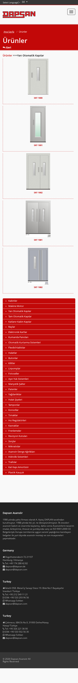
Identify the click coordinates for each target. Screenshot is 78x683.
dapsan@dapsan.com (16, 569)
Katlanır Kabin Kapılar (19, 321)
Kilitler (11, 363)
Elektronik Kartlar (17, 332)
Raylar (11, 326)
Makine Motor (16, 306)
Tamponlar (14, 404)
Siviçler (12, 441)
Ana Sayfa (9, 31)
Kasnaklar (13, 425)
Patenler (12, 389)
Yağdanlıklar (14, 394)
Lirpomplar (14, 368)
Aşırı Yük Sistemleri (18, 378)
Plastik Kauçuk (16, 472)
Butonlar (13, 358)
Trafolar (12, 462)
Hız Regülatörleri (17, 420)
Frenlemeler (14, 430)
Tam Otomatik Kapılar (20, 316)
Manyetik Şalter (16, 384)
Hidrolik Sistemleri (18, 456)
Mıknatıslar (14, 446)
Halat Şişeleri (15, 399)
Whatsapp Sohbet (14, 600)
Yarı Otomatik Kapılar (19, 311)
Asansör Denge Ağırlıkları (21, 451)
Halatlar (12, 352)
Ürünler (8, 55)
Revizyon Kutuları (17, 436)
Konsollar (13, 410)
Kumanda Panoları (18, 337)
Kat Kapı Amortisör (18, 467)
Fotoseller (13, 373)
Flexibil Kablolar (16, 347)
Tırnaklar (13, 415)
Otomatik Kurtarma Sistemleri (24, 342)
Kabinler (12, 300)
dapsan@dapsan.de (15, 566)
